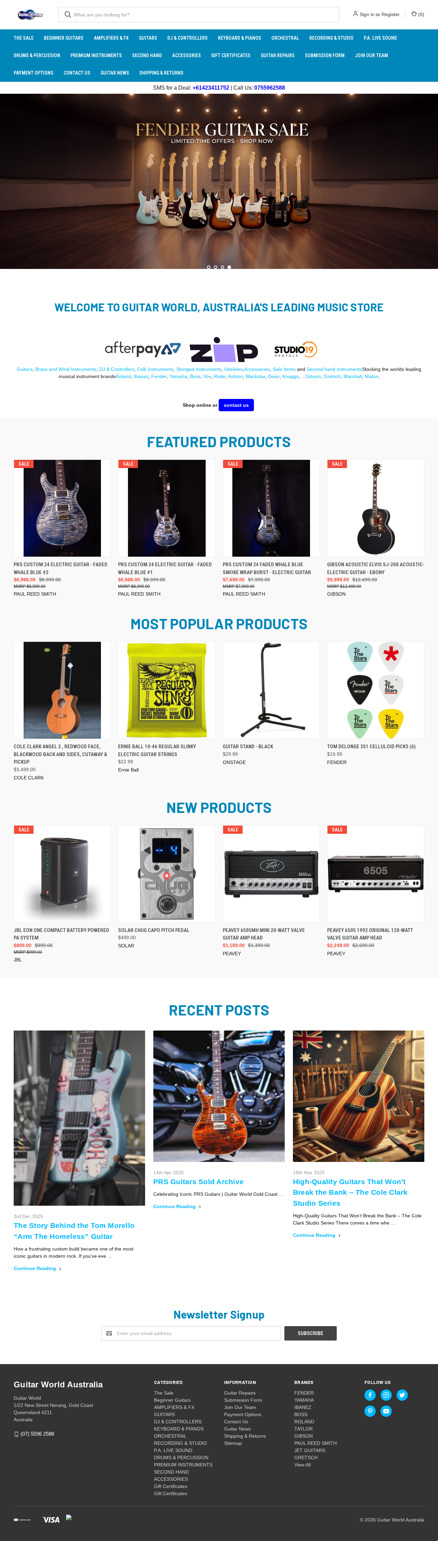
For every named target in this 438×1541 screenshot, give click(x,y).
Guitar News (115, 73)
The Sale (24, 38)
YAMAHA (304, 1400)
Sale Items (284, 369)
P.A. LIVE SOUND (380, 38)
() (420, 14)
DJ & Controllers (116, 369)
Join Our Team (371, 55)
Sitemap (233, 1443)
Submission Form (325, 55)
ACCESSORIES (186, 55)
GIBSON (303, 1436)
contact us (236, 405)
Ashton (235, 376)
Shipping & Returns (161, 73)
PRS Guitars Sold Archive (198, 1182)
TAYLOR (303, 1429)
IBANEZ (302, 1407)
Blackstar (255, 376)
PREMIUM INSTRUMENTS (96, 55)
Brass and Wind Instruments (65, 369)
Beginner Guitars (63, 38)
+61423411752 (211, 88)
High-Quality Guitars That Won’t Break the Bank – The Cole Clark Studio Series (350, 1192)
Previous (6, 180)
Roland (123, 376)
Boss (195, 376)
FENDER (304, 1393)
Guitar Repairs (278, 55)
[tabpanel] (219, 181)
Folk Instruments (155, 369)
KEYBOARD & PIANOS (239, 38)
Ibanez (141, 376)
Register (391, 14)
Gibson (313, 376)
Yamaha (178, 376)
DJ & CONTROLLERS (187, 38)
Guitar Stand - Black (248, 746)
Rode (220, 376)
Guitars (25, 369)
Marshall (353, 376)
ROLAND (304, 1421)
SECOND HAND (147, 55)
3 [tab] (222, 267)
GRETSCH (306, 1457)
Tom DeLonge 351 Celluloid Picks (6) (371, 746)
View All (302, 1464)
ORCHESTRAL (285, 38)
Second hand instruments (334, 369)
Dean (274, 376)
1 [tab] (208, 267)
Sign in (367, 14)
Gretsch (332, 376)
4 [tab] (229, 267)
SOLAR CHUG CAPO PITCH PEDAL (154, 930)
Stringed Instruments (198, 369)
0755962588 (269, 88)
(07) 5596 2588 (37, 1434)
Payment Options (33, 73)
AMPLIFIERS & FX (111, 38)
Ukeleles (233, 369)
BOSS (300, 1414)
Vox (207, 376)
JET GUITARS (309, 1450)
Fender (159, 376)
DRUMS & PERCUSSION (37, 55)
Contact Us (77, 73)
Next (432, 180)
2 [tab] (215, 267)
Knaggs (290, 376)
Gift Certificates (230, 55)
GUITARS (148, 38)
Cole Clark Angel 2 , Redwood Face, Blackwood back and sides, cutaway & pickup (60, 754)
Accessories (257, 369)
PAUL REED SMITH (315, 1443)
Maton (371, 376)
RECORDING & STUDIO (331, 38)
